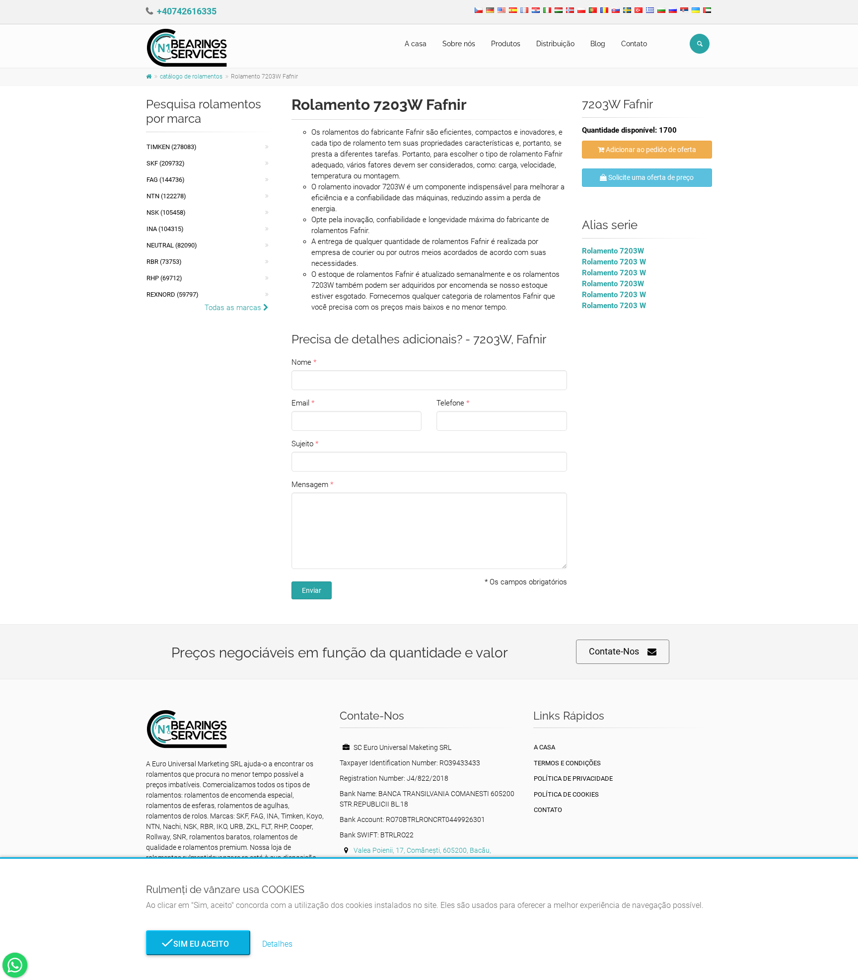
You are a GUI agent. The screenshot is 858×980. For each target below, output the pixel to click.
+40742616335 (186, 11)
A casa (416, 44)
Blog (597, 44)
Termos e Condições (567, 763)
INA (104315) (165, 229)
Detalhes (277, 944)
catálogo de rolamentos (191, 76)
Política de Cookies (566, 794)
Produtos (505, 44)
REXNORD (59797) (172, 294)
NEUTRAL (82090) (171, 245)
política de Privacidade (573, 778)
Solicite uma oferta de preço (650, 177)
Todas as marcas (234, 307)
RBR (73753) (164, 261)
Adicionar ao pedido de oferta (650, 150)
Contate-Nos (614, 651)
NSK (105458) (166, 212)
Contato (634, 44)
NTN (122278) (166, 196)
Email (300, 403)
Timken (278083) (171, 147)
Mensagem (309, 484)
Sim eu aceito (198, 944)
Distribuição (555, 44)
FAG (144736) (165, 179)
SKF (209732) (165, 163)
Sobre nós (458, 44)
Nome (301, 362)
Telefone (450, 403)
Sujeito (302, 443)
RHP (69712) (164, 278)
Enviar (311, 590)
